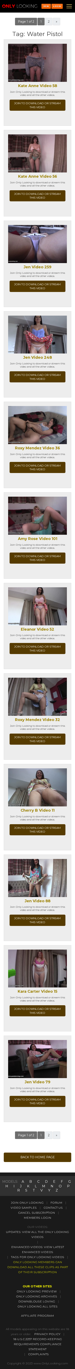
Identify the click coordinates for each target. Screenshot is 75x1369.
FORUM (56, 1202)
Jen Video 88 (37, 901)
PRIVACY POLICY (47, 1334)
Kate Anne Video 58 (37, 86)
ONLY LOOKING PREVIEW (37, 1291)
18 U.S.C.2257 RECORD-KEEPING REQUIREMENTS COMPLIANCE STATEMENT (37, 1344)
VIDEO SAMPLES (24, 1208)
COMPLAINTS (38, 1354)
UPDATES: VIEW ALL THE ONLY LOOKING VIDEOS (37, 1234)
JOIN (46, 6)
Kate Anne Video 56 (37, 176)
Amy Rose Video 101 (37, 538)
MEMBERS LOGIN (37, 1218)
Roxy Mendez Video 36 (37, 448)
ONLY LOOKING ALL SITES (38, 1306)
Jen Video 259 (37, 267)
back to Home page (37, 1157)
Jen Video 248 (37, 357)
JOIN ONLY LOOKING (27, 1202)
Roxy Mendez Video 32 (37, 719)
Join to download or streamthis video (37, 105)
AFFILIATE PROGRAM (37, 1316)
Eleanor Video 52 (37, 629)
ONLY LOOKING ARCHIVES (36, 1296)
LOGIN (57, 6)
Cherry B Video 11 (38, 810)
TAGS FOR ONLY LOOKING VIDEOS (37, 1257)
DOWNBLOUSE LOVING (36, 1301)
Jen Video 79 (37, 1082)
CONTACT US (53, 1208)
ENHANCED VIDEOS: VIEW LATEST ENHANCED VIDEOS (37, 1249)
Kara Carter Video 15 (37, 991)
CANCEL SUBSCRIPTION (36, 1213)
